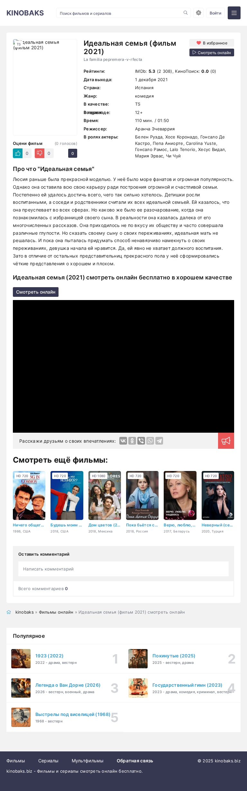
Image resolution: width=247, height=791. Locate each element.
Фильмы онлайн (56, 612)
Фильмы (15, 760)
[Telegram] (159, 441)
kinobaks (24, 612)
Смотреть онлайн (35, 292)
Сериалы (48, 760)
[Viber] (141, 441)
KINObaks (25, 13)
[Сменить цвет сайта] (198, 13)
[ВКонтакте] (123, 441)
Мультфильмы (88, 760)
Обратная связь (135, 760)
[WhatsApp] (150, 441)
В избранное (215, 43)
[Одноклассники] (132, 441)
